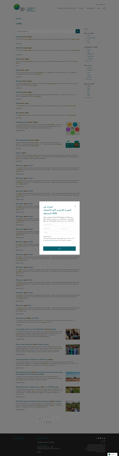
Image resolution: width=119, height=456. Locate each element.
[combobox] (112, 454)
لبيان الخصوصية (51, 240)
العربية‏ (112, 454)
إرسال (59, 248)
